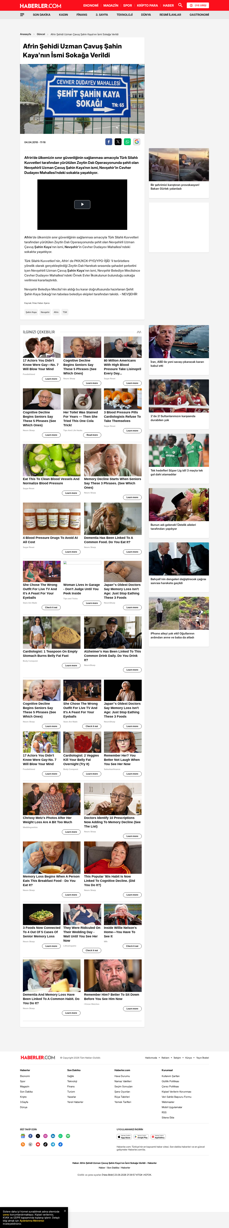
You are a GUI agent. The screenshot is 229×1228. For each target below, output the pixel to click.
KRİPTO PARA (147, 5)
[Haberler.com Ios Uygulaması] (124, 1137)
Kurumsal (167, 1070)
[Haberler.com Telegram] (53, 1144)
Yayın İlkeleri (202, 1057)
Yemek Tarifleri (122, 1101)
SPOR (127, 5)
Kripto (23, 1096)
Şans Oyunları (122, 1091)
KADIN (63, 14)
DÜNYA (146, 14)
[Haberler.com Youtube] (38, 1144)
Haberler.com (122, 1070)
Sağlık (70, 1076)
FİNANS (82, 14)
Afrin (56, 312)
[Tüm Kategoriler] (22, 15)
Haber (102, 1167)
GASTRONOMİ (199, 14)
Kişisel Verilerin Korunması (176, 1091)
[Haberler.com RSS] (23, 1144)
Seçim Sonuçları (123, 1086)
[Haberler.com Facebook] (30, 1136)
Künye (188, 1057)
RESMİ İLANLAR (170, 14)
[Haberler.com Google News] (23, 1136)
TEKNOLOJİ (125, 14)
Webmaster (168, 1101)
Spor (22, 1081)
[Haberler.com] (38, 1058)
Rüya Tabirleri (122, 1096)
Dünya (23, 1107)
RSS (164, 1112)
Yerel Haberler (75, 1101)
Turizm (71, 1091)
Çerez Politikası (170, 1086)
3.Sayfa (24, 1101)
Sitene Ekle (168, 1117)
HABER (168, 5)
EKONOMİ (90, 5)
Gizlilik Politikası (170, 1081)
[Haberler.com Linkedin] (53, 1136)
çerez (6, 1214)
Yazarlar (71, 1096)
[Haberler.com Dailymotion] (60, 1144)
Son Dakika (26, 1091)
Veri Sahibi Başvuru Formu (176, 1096)
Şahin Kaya (31, 312)
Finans (71, 1086)
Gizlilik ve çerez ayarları (89, 1174)
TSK (65, 312)
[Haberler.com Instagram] (45, 1136)
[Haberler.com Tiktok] (45, 1144)
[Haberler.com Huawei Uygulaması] (158, 1137)
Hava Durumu (122, 1076)
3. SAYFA (102, 14)
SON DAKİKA (41, 14)
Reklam (165, 1057)
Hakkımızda (151, 1057)
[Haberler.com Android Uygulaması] (141, 1137)
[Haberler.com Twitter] (38, 1136)
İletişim (177, 1057)
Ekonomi (25, 1076)
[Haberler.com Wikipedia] (30, 1144)
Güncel (41, 34)
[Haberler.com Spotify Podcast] (68, 1136)
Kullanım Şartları (171, 1076)
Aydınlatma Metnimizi (32, 1220)
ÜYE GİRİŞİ (200, 5)
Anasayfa (25, 34)
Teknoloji (72, 1081)
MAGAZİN (110, 5)
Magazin (24, 1086)
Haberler (25, 1070)
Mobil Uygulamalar (172, 1107)
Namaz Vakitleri (122, 1081)
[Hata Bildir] (108, 1174)
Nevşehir (45, 312)
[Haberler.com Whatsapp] (60, 1136)
